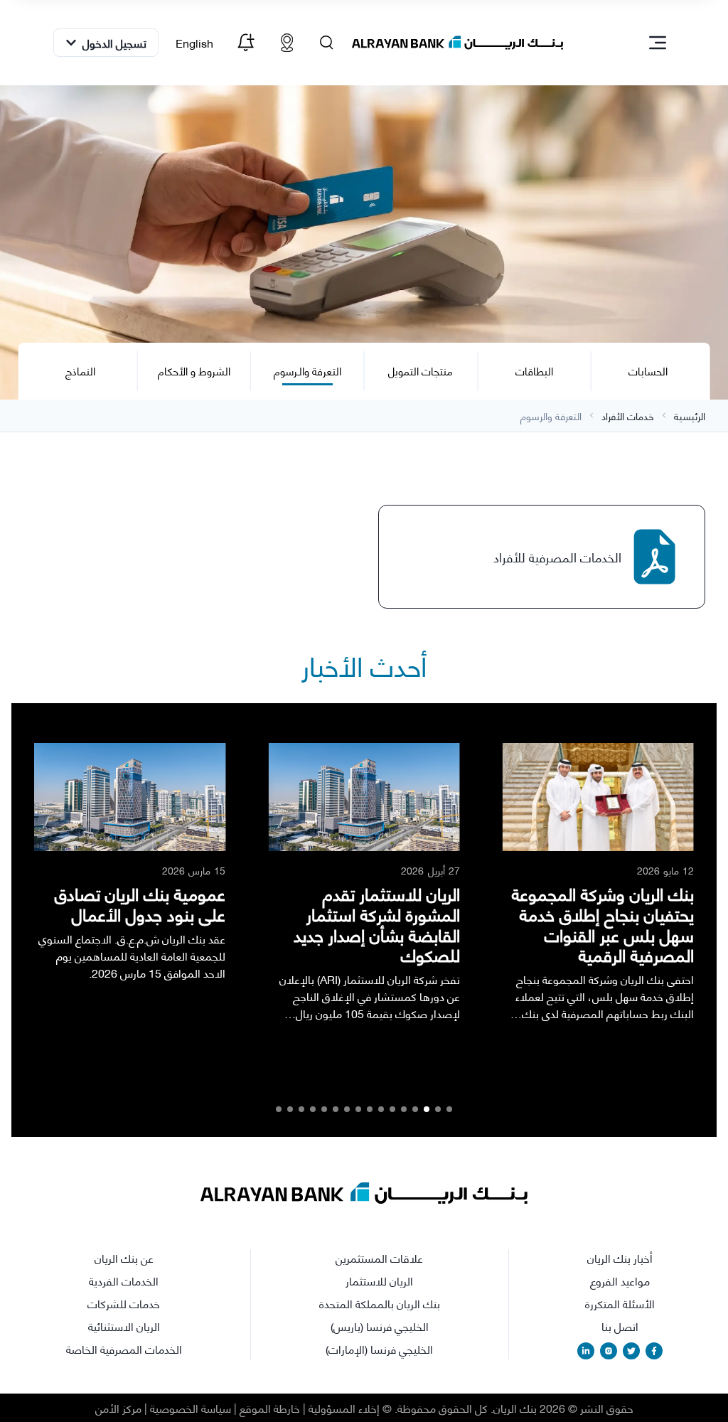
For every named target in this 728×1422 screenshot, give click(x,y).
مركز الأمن (118, 1407)
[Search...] (326, 42)
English (194, 42)
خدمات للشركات (123, 1303)
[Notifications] (245, 42)
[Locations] (286, 42)
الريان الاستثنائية (124, 1326)
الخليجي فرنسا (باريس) (380, 1326)
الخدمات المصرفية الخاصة (124, 1348)
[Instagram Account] (608, 1350)
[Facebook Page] (654, 1350)
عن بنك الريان (124, 1257)
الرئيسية (689, 415)
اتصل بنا (619, 1326)
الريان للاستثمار (379, 1280)
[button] (449, 1109)
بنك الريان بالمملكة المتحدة (379, 1303)
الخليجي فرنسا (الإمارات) (379, 1348)
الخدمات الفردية (124, 1280)
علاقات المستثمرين (379, 1257)
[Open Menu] (658, 43)
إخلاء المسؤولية (344, 1407)
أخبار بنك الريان (620, 1257)
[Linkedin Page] (585, 1350)
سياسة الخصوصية (190, 1407)
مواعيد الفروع (620, 1280)
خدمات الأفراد (627, 415)
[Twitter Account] (631, 1350)
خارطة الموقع (270, 1407)
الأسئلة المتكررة (620, 1303)
